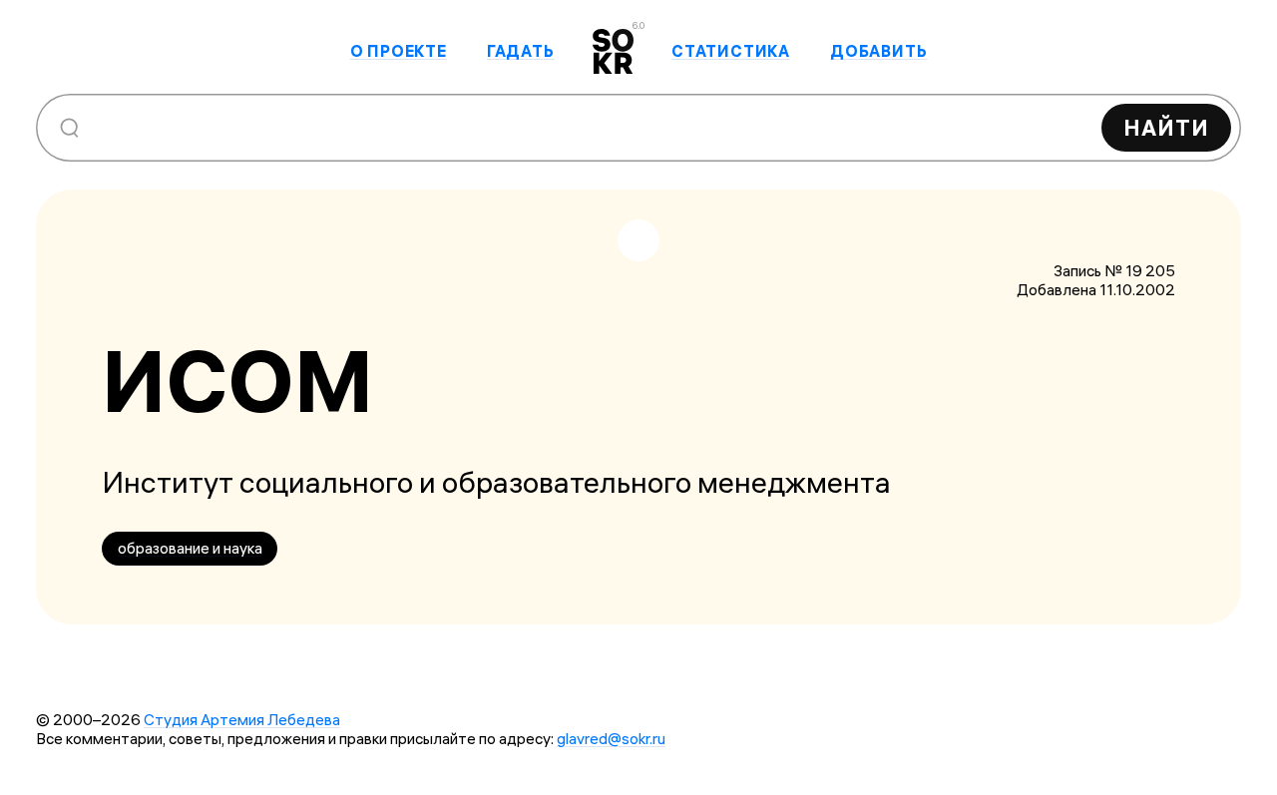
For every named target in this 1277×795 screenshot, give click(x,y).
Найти (1166, 128)
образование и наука (190, 548)
